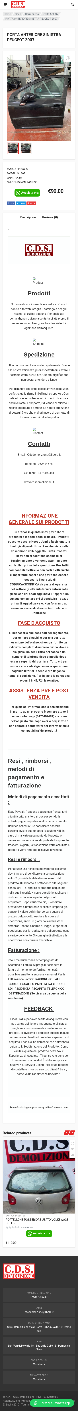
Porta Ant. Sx (50, 14)
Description (28, 217)
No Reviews (27, 1227)
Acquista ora (30, 192)
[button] (52, 1403)
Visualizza (39, 1364)
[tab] (28, 217)
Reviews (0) (50, 217)
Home (7, 14)
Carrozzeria (32, 14)
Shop (18, 14)
